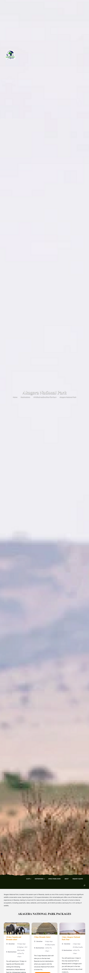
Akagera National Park (68, 397)
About (67, 879)
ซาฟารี (28, 879)
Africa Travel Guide (54, 879)
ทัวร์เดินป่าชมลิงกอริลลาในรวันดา (44, 397)
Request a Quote (78, 879)
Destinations (25, 397)
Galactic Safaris (13, 879)
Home (15, 397)
